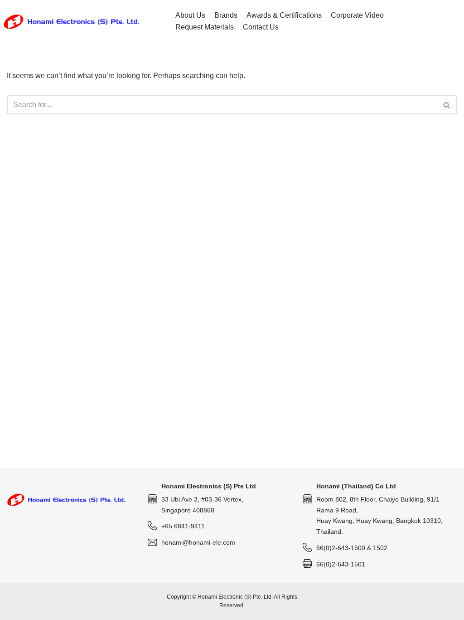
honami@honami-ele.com (198, 542)
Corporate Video (357, 15)
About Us (190, 15)
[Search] (447, 104)
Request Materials (204, 27)
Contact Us (261, 27)
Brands (225, 15)
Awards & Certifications (284, 15)
